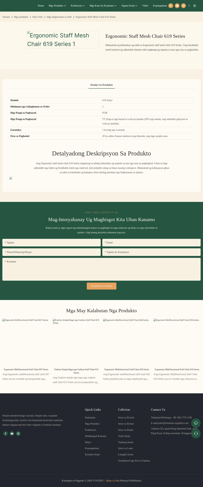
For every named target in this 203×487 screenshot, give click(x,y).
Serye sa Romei (126, 423)
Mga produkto (21, 16)
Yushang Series (125, 442)
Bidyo (88, 442)
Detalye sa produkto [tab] (101, 84)
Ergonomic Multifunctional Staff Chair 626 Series (127, 369)
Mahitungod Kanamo (95, 436)
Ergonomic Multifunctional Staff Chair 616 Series (177, 369)
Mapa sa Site (112, 480)
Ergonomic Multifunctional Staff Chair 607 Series (26, 369)
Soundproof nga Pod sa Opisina (134, 460)
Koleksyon (90, 429)
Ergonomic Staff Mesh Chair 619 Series (96, 16)
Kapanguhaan (92, 448)
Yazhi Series (124, 436)
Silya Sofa (37, 16)
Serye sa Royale (126, 417)
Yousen (6, 16)
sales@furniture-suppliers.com (173, 423)
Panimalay (90, 417)
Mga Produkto (92, 423)
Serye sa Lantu (125, 448)
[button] (169, 5)
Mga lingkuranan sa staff (59, 16)
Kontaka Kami (92, 454)
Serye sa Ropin (125, 429)
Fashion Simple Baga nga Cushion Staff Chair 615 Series (76, 371)
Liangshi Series (125, 454)
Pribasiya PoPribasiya (130, 480)
